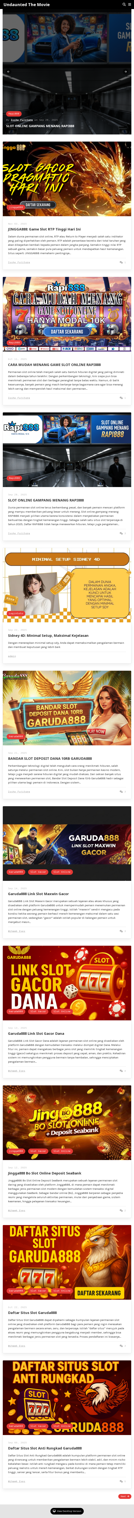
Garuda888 (16, 736)
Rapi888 (14, 342)
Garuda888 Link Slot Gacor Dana (36, 1033)
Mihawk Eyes (16, 931)
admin (12, 656)
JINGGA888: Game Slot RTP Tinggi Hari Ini (38, 126)
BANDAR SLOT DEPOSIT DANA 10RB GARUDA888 (50, 758)
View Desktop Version (69, 1511)
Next (123, 1496)
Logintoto (16, 613)
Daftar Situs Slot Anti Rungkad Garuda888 (45, 1448)
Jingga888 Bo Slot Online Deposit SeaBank (44, 1173)
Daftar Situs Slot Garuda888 (32, 1312)
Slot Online (62, 872)
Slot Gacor (38, 872)
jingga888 (15, 113)
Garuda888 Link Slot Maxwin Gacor (38, 893)
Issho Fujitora (22, 120)
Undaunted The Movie (26, 4)
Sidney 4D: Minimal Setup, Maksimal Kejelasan (48, 635)
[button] (129, 4)
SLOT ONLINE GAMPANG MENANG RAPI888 (46, 500)
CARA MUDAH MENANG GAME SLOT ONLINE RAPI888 (54, 364)
